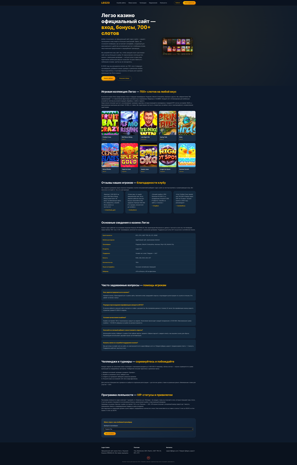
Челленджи (143, 3)
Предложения (153, 3)
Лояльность (163, 3)
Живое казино (132, 3)
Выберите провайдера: (111, 425)
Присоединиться (189, 2)
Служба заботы (121, 3)
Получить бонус (124, 78)
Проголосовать (109, 433)
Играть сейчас (108, 78)
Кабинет (178, 2)
